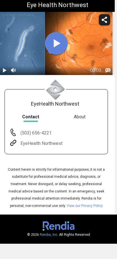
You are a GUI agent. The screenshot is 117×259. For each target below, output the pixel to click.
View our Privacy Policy (85, 206)
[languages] (107, 70)
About (79, 116)
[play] (56, 43)
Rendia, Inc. (49, 235)
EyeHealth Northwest (41, 143)
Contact (30, 116)
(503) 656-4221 (35, 133)
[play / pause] (4, 70)
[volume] (13, 70)
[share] (104, 19)
